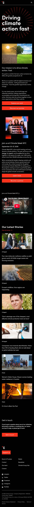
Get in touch (10, 435)
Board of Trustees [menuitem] (7, 459)
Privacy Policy (21, 502)
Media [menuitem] (20, 459)
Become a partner (17, 181)
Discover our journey (17, 108)
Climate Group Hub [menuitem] (23, 465)
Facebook (7, 480)
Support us (6, 452)
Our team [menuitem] (4, 465)
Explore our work (17, 103)
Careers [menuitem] (4, 468)
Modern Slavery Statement (8, 502)
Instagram (7, 483)
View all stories (6, 230)
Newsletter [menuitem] (21, 462)
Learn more (17, 176)
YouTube (6, 487)
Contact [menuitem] (4, 462)
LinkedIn (6, 474)
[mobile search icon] (31, 2)
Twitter (6, 477)
